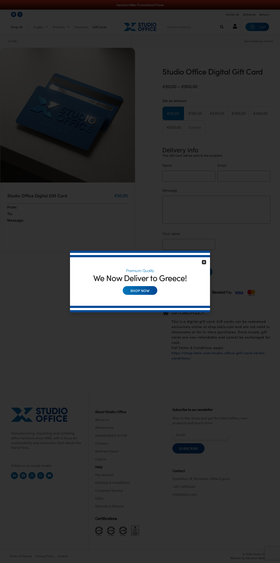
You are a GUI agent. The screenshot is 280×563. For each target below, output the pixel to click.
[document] (140, 281)
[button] (204, 262)
